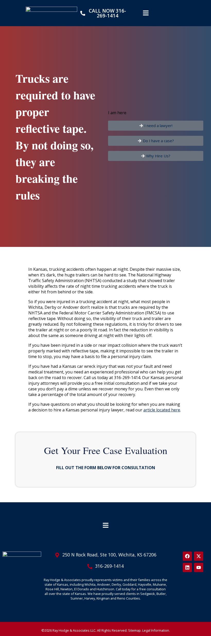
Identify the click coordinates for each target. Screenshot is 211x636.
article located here (161, 410)
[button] (145, 13)
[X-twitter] (198, 556)
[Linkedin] (187, 567)
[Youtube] (198, 567)
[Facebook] (187, 556)
